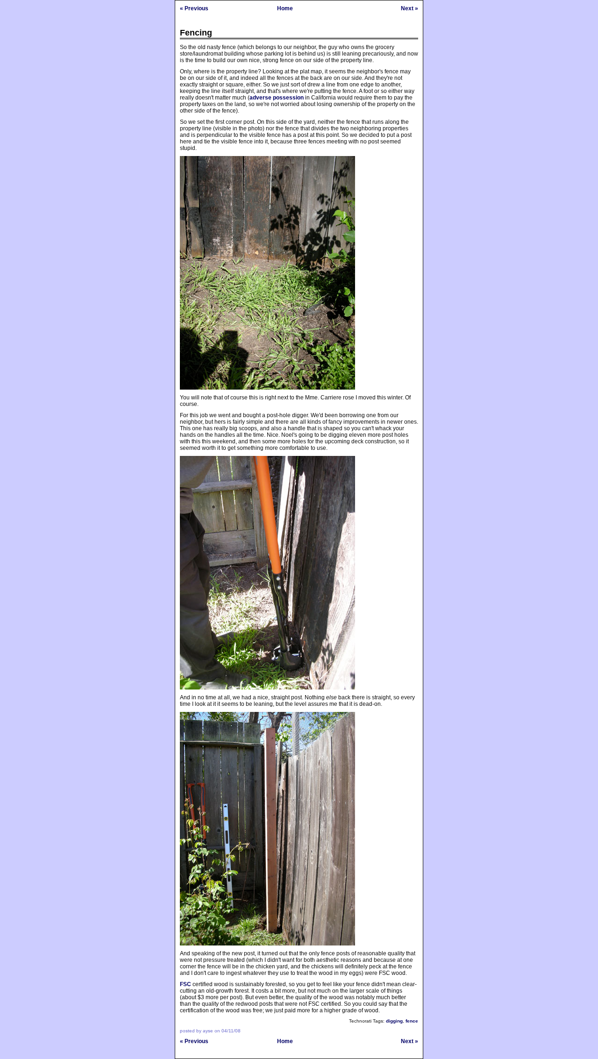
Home (285, 8)
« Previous (194, 8)
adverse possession (276, 97)
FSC (185, 984)
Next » (409, 8)
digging (394, 1020)
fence (412, 1020)
